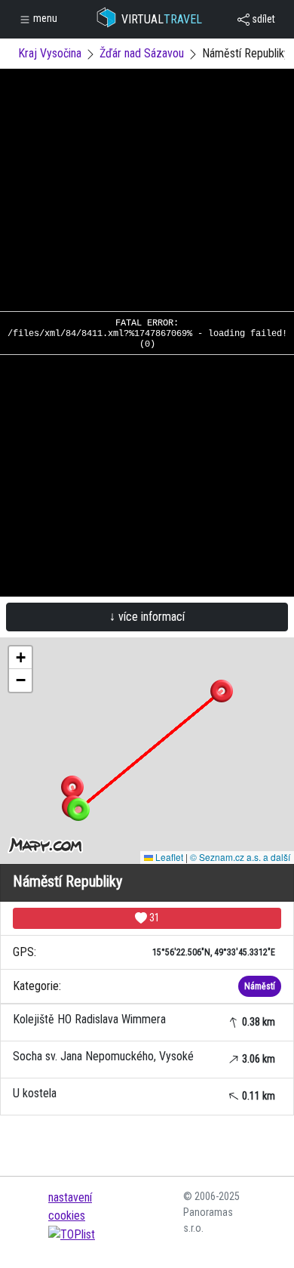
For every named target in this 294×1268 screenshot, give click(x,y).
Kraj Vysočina (49, 53)
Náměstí (259, 986)
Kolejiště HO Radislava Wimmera (144, 1020)
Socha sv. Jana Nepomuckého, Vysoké (144, 1057)
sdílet (262, 19)
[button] (72, 787)
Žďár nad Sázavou (142, 53)
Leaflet (168, 856)
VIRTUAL (161, 19)
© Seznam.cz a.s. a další (240, 856)
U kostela (144, 1094)
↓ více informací (147, 616)
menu (44, 18)
